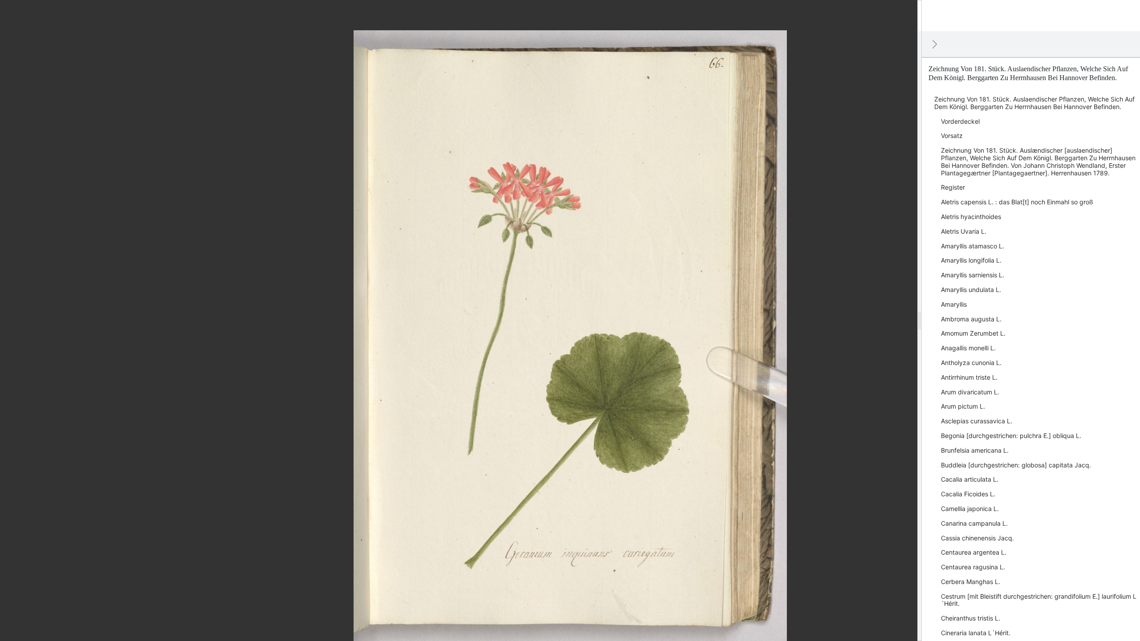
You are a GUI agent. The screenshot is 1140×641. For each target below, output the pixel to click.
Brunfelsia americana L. (975, 450)
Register (953, 187)
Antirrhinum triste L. (969, 377)
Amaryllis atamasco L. (972, 246)
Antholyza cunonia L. (971, 362)
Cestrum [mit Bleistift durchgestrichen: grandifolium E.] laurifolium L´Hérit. (1038, 600)
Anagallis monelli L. (968, 348)
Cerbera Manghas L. (970, 581)
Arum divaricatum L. (970, 392)
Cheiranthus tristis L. (970, 618)
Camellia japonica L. (970, 508)
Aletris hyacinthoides (971, 216)
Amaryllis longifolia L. (971, 260)
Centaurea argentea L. (973, 552)
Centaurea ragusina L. (973, 567)
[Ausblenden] (934, 44)
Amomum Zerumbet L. (973, 333)
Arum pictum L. (963, 406)
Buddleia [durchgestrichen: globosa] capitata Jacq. (1016, 465)
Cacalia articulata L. (969, 479)
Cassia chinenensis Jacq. (977, 538)
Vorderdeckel (960, 121)
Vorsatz (952, 135)
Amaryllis (954, 304)
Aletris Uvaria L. (963, 231)
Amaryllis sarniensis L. (972, 275)
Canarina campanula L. (974, 523)
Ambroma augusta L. (971, 319)
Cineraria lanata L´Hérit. (975, 633)
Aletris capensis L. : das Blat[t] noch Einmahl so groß (1017, 202)
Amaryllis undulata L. (971, 289)
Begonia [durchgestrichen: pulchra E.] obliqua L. (1011, 435)
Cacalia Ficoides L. (968, 494)
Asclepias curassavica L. (976, 421)
